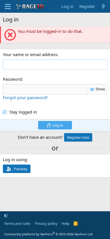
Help (65, 223)
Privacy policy (46, 223)
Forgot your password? (25, 97)
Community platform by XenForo (48, 234)
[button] (6, 215)
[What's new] (103, 6)
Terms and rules (17, 223)
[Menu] (7, 6)
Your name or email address (30, 54)
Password (12, 79)
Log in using (15, 159)
